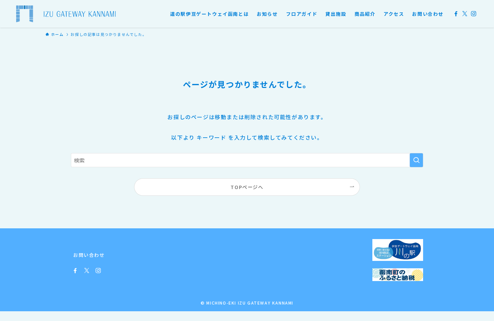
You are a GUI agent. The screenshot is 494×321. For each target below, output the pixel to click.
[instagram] (473, 13)
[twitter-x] (464, 13)
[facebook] (456, 13)
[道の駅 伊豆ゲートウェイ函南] (66, 13)
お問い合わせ (89, 254)
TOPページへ (247, 186)
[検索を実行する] (416, 160)
